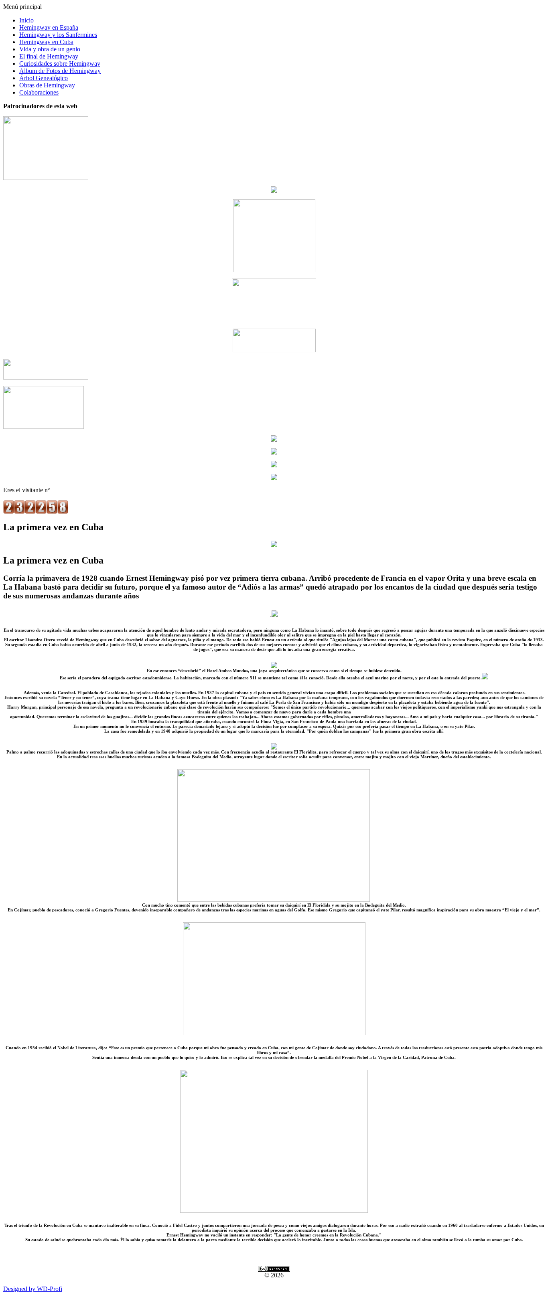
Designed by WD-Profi (32, 1288)
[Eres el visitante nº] (35, 511)
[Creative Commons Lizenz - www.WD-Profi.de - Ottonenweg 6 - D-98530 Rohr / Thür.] (274, 1269)
